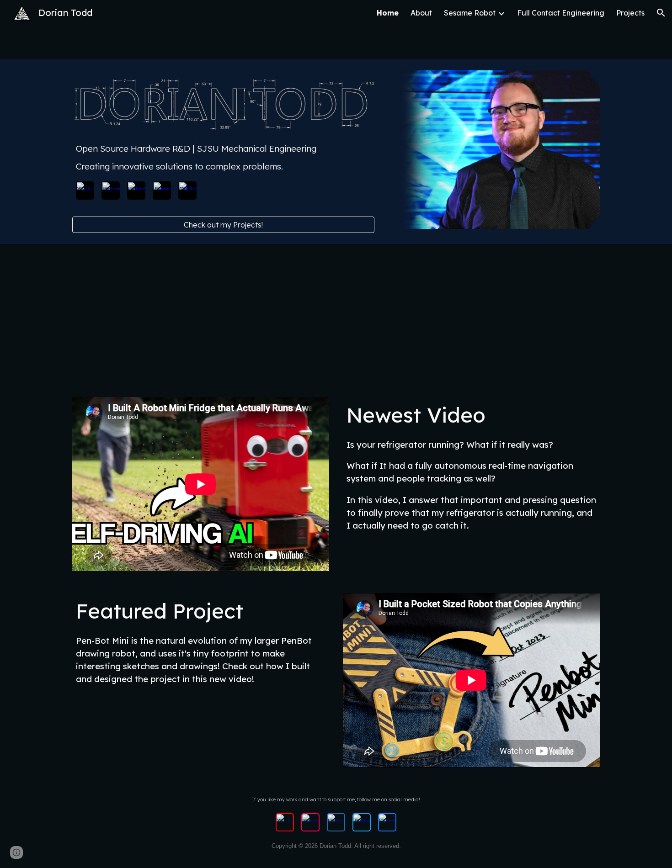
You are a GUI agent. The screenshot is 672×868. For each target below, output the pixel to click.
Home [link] (388, 12)
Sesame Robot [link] (470, 12)
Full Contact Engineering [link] (560, 12)
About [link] (421, 12)
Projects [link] (630, 12)
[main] (223, 157)
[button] (661, 13)
